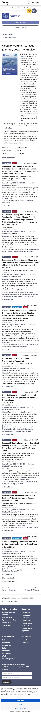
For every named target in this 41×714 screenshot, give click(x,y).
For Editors (25, 618)
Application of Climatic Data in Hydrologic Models (20, 345)
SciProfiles (6, 651)
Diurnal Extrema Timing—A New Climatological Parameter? (15, 360)
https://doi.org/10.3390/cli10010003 (13, 464)
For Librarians (26, 620)
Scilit (4, 648)
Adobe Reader (8, 143)
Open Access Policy (9, 620)
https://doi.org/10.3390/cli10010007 (13, 274)
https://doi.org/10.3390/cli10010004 (13, 407)
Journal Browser (9, 37)
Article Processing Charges (8, 613)
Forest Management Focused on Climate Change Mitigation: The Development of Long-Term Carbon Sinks (20, 294)
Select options (7, 673)
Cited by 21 (6, 276)
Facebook (25, 643)
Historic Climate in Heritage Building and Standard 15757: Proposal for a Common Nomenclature (19, 397)
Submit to (20, 23)
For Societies (26, 626)
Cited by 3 (5, 370)
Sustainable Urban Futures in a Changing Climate (19, 482)
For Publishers (27, 623)
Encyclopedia (6, 653)
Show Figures (7, 206)
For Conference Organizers (27, 629)
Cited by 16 (6, 234)
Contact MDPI (6, 622)
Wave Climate (33, 527)
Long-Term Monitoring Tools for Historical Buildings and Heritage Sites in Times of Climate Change (19, 429)
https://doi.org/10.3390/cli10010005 (13, 368)
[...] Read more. (7, 198)
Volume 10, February (32, 590)
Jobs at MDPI (6, 625)
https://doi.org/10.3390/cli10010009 (13, 183)
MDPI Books (6, 643)
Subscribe (6, 682)
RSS (3, 601)
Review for (20, 27)
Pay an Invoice (7, 617)
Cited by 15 (6, 512)
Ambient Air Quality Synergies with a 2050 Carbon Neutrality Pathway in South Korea (19, 543)
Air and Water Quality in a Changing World (20, 570)
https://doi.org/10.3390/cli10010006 (13, 325)
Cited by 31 (6, 327)
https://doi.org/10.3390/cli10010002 (13, 510)
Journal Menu (8, 34)
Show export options (10, 157)
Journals (6, 8)
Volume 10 (21, 8)
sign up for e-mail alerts (18, 131)
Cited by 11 (6, 553)
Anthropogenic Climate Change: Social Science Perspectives (20, 250)
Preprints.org (6, 645)
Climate (13, 8)
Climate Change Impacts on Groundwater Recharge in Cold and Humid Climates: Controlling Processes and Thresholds (19, 313)
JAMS (4, 656)
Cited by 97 (6, 466)
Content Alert (12, 601)
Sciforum (5, 640)
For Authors (26, 612)
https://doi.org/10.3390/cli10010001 (13, 551)
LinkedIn (25, 640)
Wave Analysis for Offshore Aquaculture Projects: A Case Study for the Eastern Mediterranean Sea (18, 498)
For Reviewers (26, 615)
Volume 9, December (9, 590)
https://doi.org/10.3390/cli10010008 (13, 231)
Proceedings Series (8, 659)
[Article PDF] (37, 163)
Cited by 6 (5, 185)
